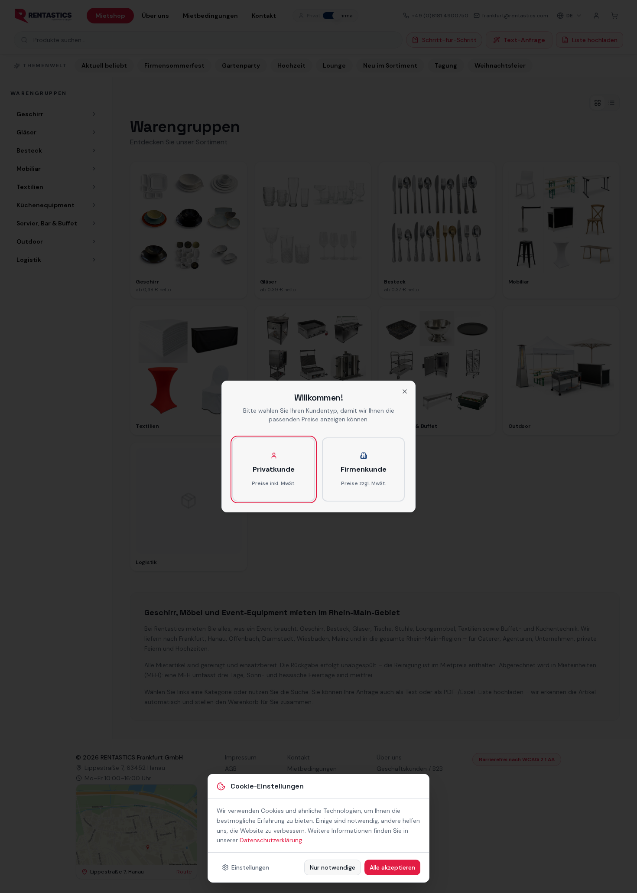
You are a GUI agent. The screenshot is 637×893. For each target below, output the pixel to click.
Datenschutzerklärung (271, 840)
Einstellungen (250, 867)
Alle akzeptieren (392, 867)
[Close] (404, 391)
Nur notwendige (332, 867)
